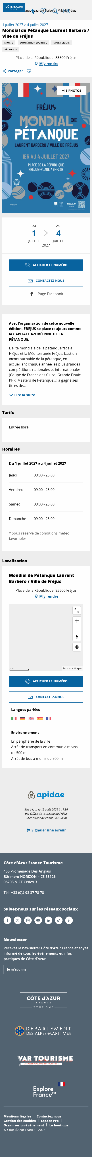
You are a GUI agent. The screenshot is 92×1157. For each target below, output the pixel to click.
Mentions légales (17, 1116)
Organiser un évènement (24, 1125)
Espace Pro (50, 1120)
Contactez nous (49, 1116)
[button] (55, 11)
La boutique (59, 1125)
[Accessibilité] (33, 11)
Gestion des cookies (20, 1120)
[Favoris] (44, 11)
